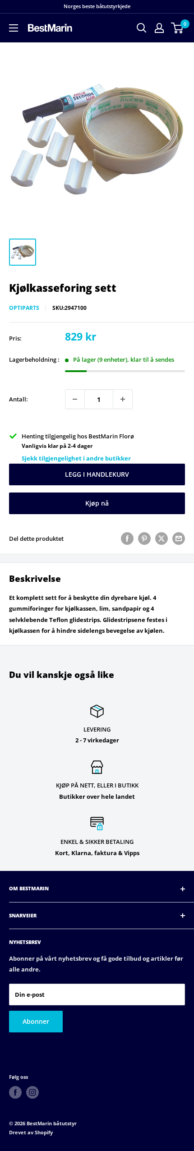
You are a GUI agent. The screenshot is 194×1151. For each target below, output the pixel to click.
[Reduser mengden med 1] (74, 399)
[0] (177, 28)
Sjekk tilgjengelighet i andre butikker (76, 458)
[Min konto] (159, 28)
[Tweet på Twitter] (161, 538)
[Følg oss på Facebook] (15, 1092)
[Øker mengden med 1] (122, 399)
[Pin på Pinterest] (144, 538)
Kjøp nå (97, 503)
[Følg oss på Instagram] (32, 1092)
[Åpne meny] (13, 28)
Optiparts (24, 308)
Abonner (36, 1021)
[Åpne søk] (142, 28)
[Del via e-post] (178, 538)
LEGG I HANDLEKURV (97, 474)
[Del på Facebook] (127, 538)
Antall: (18, 399)
